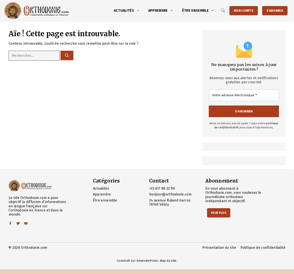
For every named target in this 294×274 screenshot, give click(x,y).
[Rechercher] (66, 55)
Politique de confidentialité (262, 248)
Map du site (168, 261)
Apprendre (158, 10)
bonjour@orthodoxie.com (170, 194)
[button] (139, 10)
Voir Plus (218, 213)
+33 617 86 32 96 (162, 188)
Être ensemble (195, 10)
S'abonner (274, 11)
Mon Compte (244, 11)
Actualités (124, 10)
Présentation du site (219, 248)
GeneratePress (147, 261)
